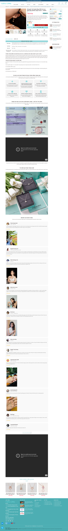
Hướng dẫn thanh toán (48, 504)
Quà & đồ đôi (40, 4)
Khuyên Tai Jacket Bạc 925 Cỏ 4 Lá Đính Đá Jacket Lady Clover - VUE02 (57, 47)
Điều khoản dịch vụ (48, 501)
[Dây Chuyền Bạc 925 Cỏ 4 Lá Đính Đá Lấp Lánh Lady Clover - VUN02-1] (51, 39)
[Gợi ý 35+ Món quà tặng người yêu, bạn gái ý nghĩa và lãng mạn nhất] (22, 509)
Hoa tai (22, 4)
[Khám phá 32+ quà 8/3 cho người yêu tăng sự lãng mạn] (22, 506)
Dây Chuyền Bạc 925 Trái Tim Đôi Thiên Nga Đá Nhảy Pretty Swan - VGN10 (10, 494)
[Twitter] (8, 520)
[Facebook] (6, 520)
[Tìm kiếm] (41, 2)
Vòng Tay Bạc (37, 506)
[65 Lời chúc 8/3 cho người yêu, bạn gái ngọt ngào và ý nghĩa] (22, 513)
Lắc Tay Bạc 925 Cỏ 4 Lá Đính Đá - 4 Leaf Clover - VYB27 (57, 35)
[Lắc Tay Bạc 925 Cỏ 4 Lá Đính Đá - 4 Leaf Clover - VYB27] (51, 34)
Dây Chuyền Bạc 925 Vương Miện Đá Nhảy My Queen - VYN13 (21, 494)
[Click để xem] (16, 19)
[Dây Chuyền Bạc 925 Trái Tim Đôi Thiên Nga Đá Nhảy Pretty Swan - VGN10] (10, 487)
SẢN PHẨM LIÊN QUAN (27, 479)
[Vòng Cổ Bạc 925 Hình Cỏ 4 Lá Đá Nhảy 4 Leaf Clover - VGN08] (32, 487)
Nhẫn (34, 4)
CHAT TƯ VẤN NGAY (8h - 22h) (38, 27)
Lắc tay (28, 4)
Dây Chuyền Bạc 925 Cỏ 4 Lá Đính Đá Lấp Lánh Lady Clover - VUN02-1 (57, 39)
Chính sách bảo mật (57, 501)
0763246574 (11, 517)
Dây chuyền (16, 4)
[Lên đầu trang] (67, 527)
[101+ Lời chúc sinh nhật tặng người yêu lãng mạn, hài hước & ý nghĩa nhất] (22, 502)
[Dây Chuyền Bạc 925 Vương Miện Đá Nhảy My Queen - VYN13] (21, 487)
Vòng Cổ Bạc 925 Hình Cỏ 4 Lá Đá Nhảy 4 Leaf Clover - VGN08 (32, 494)
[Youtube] (10, 520)
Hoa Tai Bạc (37, 502)
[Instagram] (12, 520)
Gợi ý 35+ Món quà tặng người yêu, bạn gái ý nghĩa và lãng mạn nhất (29, 509)
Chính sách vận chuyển (58, 505)
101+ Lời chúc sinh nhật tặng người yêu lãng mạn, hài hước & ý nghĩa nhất (29, 502)
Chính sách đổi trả (57, 504)
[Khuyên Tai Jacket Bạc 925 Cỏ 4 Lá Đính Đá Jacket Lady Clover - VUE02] (51, 47)
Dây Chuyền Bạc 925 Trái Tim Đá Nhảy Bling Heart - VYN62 (43, 494)
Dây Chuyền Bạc (38, 505)
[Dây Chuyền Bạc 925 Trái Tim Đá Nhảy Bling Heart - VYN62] (43, 487)
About (53, 4)
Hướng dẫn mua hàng (48, 503)
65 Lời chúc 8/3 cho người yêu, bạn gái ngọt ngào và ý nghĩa (29, 513)
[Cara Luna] (6, 3)
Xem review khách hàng (27, 432)
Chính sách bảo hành (57, 503)
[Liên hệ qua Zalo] (2, 523)
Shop (47, 4)
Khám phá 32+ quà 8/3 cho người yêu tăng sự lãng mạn (29, 506)
